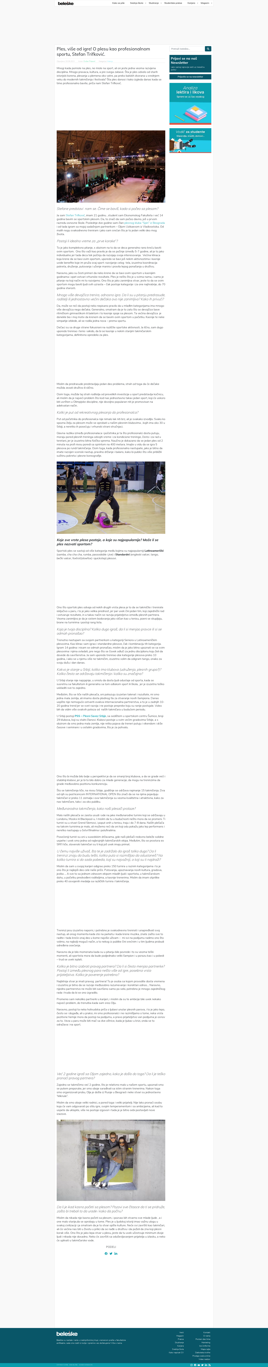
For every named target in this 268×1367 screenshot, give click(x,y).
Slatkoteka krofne (202, 1352)
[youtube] (199, 1365)
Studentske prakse (173, 3)
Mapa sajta (205, 1349)
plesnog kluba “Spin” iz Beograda (144, 223)
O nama (206, 1336)
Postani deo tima (203, 1339)
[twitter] (111, 1253)
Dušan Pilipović (89, 61)
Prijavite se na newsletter (190, 76)
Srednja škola (136, 3)
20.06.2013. (70, 61)
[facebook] (106, 1253)
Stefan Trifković (75, 215)
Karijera (191, 3)
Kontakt (206, 1332)
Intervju (110, 61)
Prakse (181, 1339)
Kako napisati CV (176, 1352)
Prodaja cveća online (201, 1356)
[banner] (190, 140)
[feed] (209, 1365)
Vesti (181, 1332)
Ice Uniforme (204, 1346)
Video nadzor (204, 1359)
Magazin (205, 3)
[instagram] (191, 1365)
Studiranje (154, 3)
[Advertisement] (134, 23)
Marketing (206, 1342)
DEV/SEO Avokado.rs (85, 1365)
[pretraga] (208, 48)
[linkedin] (116, 1253)
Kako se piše (118, 3)
